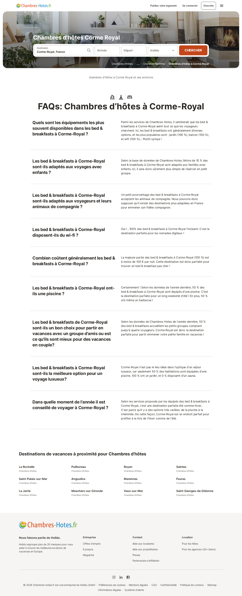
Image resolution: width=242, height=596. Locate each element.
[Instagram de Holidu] (114, 577)
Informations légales (109, 589)
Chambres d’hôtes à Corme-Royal (189, 63)
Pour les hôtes (190, 543)
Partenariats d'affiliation (146, 560)
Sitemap (212, 584)
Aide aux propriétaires (145, 549)
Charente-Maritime (154, 63)
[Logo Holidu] (33, 5)
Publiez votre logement (163, 5)
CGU (154, 584)
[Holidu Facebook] (128, 577)
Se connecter (189, 5)
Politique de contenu (192, 584)
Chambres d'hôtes (122, 63)
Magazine (88, 554)
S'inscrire (208, 5)
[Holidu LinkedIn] (121, 577)
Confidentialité (168, 584)
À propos (88, 549)
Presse (136, 554)
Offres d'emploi (91, 543)
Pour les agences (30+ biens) (199, 549)
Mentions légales (138, 584)
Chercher (193, 50)
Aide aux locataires (143, 543)
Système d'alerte (134, 589)
